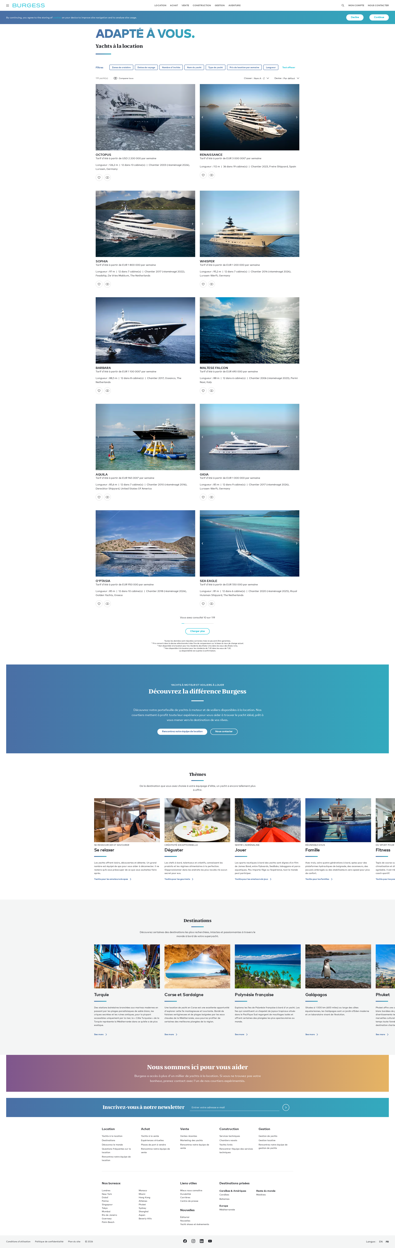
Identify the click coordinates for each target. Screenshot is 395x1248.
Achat (174, 5)
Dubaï (105, 1197)
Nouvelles (185, 1220)
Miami (142, 1194)
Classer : (248, 78)
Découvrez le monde (112, 1144)
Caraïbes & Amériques (232, 1190)
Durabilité (185, 1194)
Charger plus (197, 631)
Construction (202, 5)
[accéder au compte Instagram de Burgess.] (193, 1242)
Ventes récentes (188, 1136)
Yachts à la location (112, 1136)
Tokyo (105, 1208)
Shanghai (144, 1211)
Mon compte (356, 5)
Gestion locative (267, 1140)
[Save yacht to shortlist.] (99, 177)
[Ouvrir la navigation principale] (7, 5)
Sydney (142, 1208)
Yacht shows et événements (194, 1224)
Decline (355, 17)
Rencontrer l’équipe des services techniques (236, 1150)
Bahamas (224, 1199)
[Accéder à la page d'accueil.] (29, 5)
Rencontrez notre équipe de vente (155, 1150)
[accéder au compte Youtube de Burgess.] (210, 1242)
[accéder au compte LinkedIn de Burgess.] (201, 1242)
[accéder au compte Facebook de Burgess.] (185, 1242)
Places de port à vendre (153, 1144)
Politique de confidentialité (49, 1241)
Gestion (220, 5)
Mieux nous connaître (191, 1190)
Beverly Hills (145, 1218)
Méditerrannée (227, 1209)
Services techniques (229, 1136)
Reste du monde (265, 1190)
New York (107, 1194)
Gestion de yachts (268, 1136)
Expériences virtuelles (152, 1140)
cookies (57, 17)
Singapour (107, 1204)
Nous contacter (378, 5)
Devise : (278, 78)
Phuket (142, 1204)
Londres (106, 1190)
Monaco (143, 1190)
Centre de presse (189, 1201)
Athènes (143, 1201)
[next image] (191, 117)
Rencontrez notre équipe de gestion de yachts (273, 1146)
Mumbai (106, 1211)
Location (160, 5)
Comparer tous (126, 78)
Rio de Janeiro (109, 1215)
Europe (223, 1205)
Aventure (235, 5)
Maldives (261, 1194)
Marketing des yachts (191, 1140)
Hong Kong (144, 1197)
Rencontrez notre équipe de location (182, 731)
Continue (379, 17)
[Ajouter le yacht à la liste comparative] (107, 177)
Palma (105, 1201)
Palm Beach (108, 1222)
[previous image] (99, 117)
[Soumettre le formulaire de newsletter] (286, 1107)
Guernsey (107, 1218)
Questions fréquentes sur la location (116, 1150)
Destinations (108, 1140)
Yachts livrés (226, 1144)
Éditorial (184, 1217)
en (381, 1241)
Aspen (142, 1215)
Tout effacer (288, 67)
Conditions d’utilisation (18, 1241)
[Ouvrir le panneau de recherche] (342, 5)
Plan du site (74, 1241)
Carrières (185, 1197)
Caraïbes (224, 1194)
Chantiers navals (228, 1140)
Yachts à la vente (150, 1136)
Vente (185, 5)
